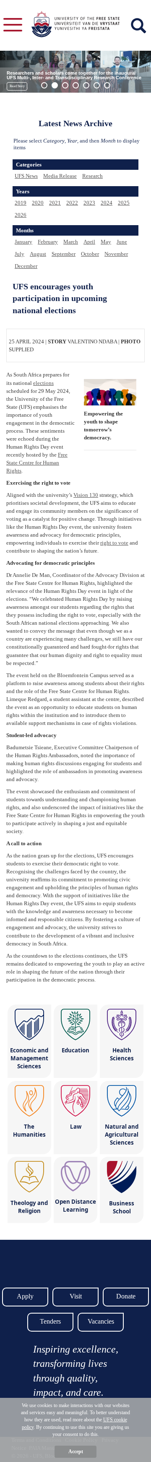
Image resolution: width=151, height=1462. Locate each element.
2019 (20, 203)
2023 (89, 203)
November (116, 254)
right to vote (114, 543)
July (19, 254)
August (38, 254)
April (89, 242)
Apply (25, 1296)
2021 (55, 203)
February (48, 242)
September (64, 254)
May (106, 242)
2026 (20, 215)
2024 (106, 203)
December (26, 266)
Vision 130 (85, 495)
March (70, 242)
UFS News (26, 176)
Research (92, 176)
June (122, 242)
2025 (124, 203)
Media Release (60, 176)
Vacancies (101, 1321)
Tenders (50, 1321)
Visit (76, 1296)
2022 (72, 203)
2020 (38, 203)
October (90, 254)
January (23, 242)
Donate (125, 1296)
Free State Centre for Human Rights (37, 463)
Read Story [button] (17, 86)
